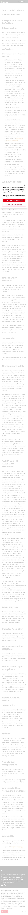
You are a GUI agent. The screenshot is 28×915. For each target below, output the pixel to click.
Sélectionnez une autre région (14, 205)
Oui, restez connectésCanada (15, 200)
